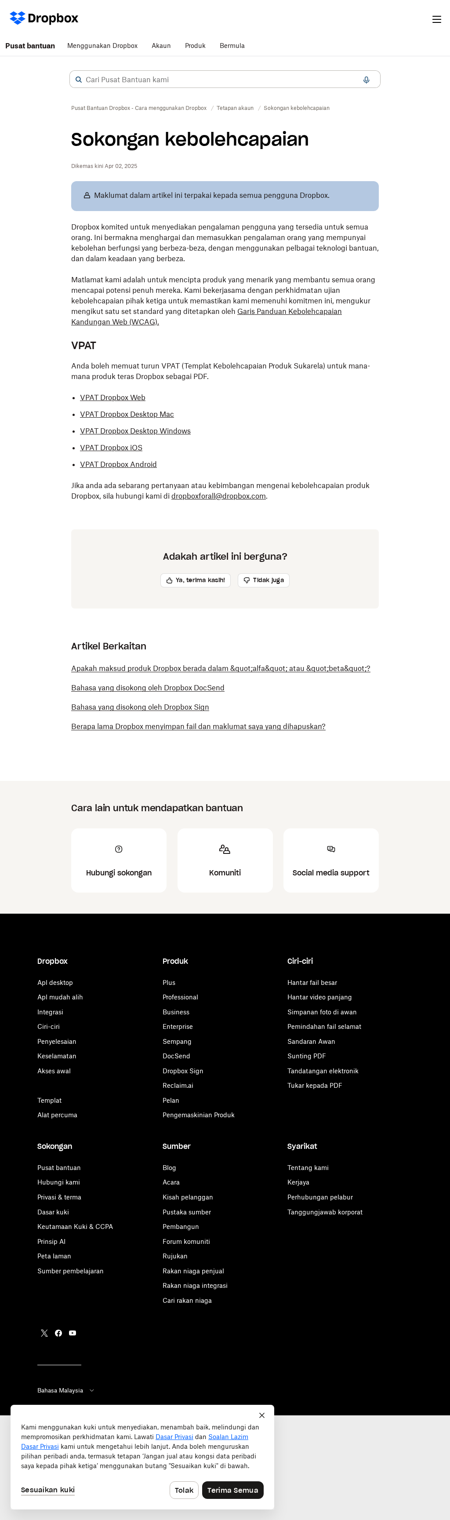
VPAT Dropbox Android (118, 464)
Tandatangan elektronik (323, 1071)
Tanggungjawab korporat (325, 1212)
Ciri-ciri (48, 1026)
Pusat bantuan (30, 45)
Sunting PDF (306, 1056)
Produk (195, 45)
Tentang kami (308, 1167)
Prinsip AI (51, 1241)
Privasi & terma (59, 1197)
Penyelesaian (56, 1041)
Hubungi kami (58, 1182)
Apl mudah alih (60, 997)
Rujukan (175, 1256)
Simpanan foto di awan (322, 1012)
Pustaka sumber (187, 1212)
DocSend (176, 1056)
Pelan (171, 1100)
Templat (49, 1100)
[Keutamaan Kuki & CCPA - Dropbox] (142, 1457)
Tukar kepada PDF (314, 1085)
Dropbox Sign (183, 1071)
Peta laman (54, 1256)
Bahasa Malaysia (60, 1390)
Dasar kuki (53, 1212)
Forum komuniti (186, 1241)
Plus (169, 982)
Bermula (232, 45)
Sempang (177, 1041)
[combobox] (225, 79)
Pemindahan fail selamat (324, 1026)
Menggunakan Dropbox (102, 45)
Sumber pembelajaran (70, 1271)
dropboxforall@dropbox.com (218, 496)
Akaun (161, 45)
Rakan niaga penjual (193, 1271)
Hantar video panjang (319, 997)
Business (176, 1012)
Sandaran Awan (311, 1041)
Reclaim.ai (178, 1085)
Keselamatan (56, 1056)
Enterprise (178, 1026)
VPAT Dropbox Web (112, 397)
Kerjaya (298, 1182)
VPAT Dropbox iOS (111, 447)
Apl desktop (55, 982)
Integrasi (50, 1012)
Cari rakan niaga (187, 1300)
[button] (78, 79)
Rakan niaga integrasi (195, 1285)
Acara (171, 1182)
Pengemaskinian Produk (199, 1115)
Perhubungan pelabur (320, 1197)
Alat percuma (57, 1115)
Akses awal (54, 1071)
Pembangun (181, 1226)
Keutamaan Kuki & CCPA (75, 1226)
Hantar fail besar (312, 982)
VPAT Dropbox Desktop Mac (127, 414)
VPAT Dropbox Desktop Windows (135, 430)
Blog (169, 1167)
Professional (180, 997)
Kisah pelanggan (188, 1197)
